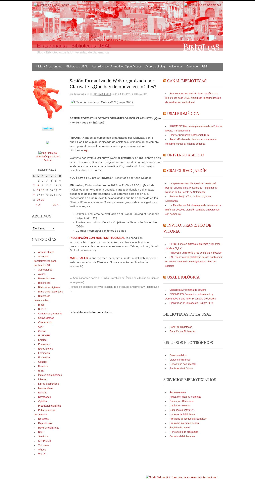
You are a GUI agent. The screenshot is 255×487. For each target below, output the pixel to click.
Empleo (42, 340)
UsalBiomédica (183, 113)
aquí (86, 150)
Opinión (42, 401)
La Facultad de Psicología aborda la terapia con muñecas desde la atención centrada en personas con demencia (193, 209)
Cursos (42, 331)
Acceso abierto (46, 252)
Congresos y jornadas (50, 313)
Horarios (43, 366)
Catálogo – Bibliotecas (182, 401)
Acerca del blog (155, 66)
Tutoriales (43, 445)
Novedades (44, 397)
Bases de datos (124, 94)
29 (38, 200)
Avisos (41, 274)
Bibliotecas (44, 283)
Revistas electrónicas (181, 368)
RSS (204, 66)
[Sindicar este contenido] (164, 80)
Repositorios (45, 423)
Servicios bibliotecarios (182, 436)
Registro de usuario (180, 427)
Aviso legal (175, 66)
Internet (42, 379)
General (42, 362)
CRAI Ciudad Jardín (187, 170)
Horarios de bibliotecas (182, 414)
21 (34, 195)
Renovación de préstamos (184, 432)
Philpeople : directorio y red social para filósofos (196, 252)
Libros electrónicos (180, 359)
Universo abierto (185, 155)
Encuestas (44, 344)
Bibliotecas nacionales (50, 291)
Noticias (42, 392)
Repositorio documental (183, 364)
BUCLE (42, 309)
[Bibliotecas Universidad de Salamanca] (47, 143)
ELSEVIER (44, 335)
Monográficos (45, 388)
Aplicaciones (45, 269)
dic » (55, 204)
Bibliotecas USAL (77, 66)
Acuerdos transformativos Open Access (116, 66)
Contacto (192, 66)
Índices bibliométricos (50, 375)
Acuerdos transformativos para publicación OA (45, 261)
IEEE (41, 370)
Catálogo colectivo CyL (182, 410)
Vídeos (42, 449)
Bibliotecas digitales (49, 287)
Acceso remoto (178, 392)
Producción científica (49, 405)
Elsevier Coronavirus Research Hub (189, 135)
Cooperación (45, 322)
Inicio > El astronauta (49, 66)
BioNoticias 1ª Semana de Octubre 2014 (191, 303)
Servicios (43, 436)
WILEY (42, 454)
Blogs (41, 304)
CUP (40, 326)
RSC (40, 432)
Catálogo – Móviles (180, 405)
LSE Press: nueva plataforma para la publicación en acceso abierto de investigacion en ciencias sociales (194, 261)
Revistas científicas (48, 427)
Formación (140, 94)
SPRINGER (44, 441)
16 (42, 190)
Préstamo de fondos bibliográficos (188, 418)
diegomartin (80, 94)
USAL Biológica (183, 277)
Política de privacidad (133, 475)
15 (38, 190)
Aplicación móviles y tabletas (185, 396)
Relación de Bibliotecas (182, 331)
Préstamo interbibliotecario (184, 423)
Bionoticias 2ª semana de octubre (188, 289)
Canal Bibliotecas (186, 80)
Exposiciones (45, 348)
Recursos (43, 419)
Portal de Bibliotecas (181, 327)
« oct (38, 204)
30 (42, 200)
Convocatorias (46, 318)
